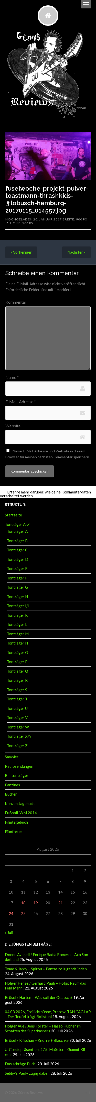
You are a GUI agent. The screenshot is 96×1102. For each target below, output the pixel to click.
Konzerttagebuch (20, 803)
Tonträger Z (17, 745)
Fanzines (12, 785)
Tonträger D (17, 559)
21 (60, 902)
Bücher (11, 794)
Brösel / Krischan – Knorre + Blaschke (37, 1040)
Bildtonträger (16, 775)
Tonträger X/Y (19, 736)
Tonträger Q (17, 671)
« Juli (9, 932)
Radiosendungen (19, 766)
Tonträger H (17, 596)
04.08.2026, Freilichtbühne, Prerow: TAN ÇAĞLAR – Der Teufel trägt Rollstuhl (48, 1014)
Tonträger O (17, 652)
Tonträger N (17, 643)
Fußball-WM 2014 (21, 812)
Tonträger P (17, 661)
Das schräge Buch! (21, 1063)
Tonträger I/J (18, 605)
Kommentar (15, 302)
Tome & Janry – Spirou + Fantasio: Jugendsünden (46, 969)
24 (11, 913)
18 (23, 902)
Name (12, 377)
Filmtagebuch (16, 822)
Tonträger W (18, 727)
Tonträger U (17, 708)
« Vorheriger (21, 252)
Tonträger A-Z (17, 524)
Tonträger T (17, 699)
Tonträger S (17, 689)
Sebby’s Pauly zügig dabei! (27, 1073)
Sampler (11, 756)
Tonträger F (17, 578)
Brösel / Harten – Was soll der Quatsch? (38, 997)
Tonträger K (17, 615)
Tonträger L (17, 624)
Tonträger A (17, 531)
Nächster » (76, 252)
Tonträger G (17, 587)
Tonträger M (18, 634)
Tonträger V (17, 717)
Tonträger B (17, 540)
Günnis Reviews (30, 1092)
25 (23, 913)
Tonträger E (17, 568)
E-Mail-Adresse (20, 402)
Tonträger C (17, 550)
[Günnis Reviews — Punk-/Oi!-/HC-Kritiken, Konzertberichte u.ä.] (48, 15)
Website (12, 426)
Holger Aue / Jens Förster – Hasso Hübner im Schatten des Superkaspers (43, 1028)
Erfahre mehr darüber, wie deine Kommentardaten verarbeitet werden (45, 494)
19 (35, 902)
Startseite (13, 515)
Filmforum (13, 831)
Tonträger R (17, 680)
